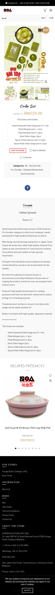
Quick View (50, 380)
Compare (27, 157)
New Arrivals (34, 166)
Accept (27, 590)
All (26, 166)
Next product (50, 18)
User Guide (7, 507)
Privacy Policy (8, 515)
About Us (6, 489)
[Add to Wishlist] (50, 375)
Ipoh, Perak (7, 475)
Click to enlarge (46, 81)
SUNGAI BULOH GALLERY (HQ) (15, 533)
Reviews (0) (27, 220)
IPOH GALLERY (8, 557)
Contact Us (7, 519)
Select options (27, 440)
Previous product (43, 18)
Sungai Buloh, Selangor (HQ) (14, 471)
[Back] (4, 18)
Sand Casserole (28, 174)
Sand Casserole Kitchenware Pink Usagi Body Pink (27, 428)
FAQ (4, 503)
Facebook (27, 188)
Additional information (27, 213)
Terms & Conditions (10, 511)
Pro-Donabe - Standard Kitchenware (27, 170)
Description (27, 205)
